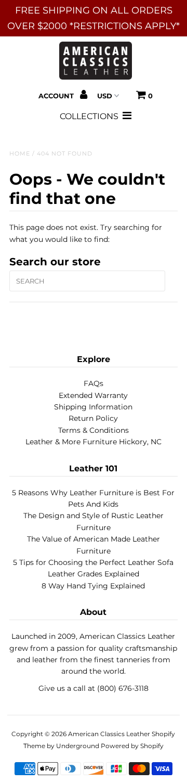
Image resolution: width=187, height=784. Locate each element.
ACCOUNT (57, 96)
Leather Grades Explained (93, 574)
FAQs (93, 383)
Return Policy (93, 418)
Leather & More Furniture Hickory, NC (93, 441)
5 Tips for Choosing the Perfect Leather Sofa (93, 562)
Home (19, 153)
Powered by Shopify (132, 746)
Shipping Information (93, 407)
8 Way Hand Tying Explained (93, 585)
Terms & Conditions (93, 430)
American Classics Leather (109, 734)
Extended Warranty (93, 395)
